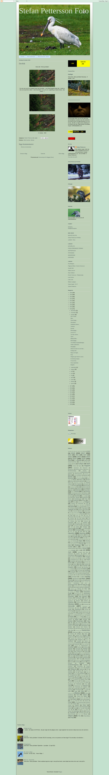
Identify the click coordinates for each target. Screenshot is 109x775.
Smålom (86, 642)
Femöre (83, 500)
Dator (71, 490)
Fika (69, 502)
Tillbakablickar (71, 676)
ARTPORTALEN (72, 250)
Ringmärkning (85, 618)
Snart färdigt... (74, 320)
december (73, 310)
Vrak (88, 703)
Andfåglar (81, 463)
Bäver (73, 488)
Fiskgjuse (87, 502)
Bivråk (75, 475)
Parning (86, 609)
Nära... (72, 318)
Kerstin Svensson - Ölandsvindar (75, 275)
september (73, 367)
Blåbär (83, 478)
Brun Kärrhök (78, 484)
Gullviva (82, 525)
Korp (72, 354)
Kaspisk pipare (71, 556)
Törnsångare (78, 689)
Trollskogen (70, 683)
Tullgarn (70, 688)
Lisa (75, 573)
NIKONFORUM (71, 255)
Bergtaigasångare (71, 472)
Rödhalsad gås (85, 624)
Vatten (74, 699)
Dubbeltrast (87, 494)
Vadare (85, 694)
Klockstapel (83, 558)
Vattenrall (82, 699)
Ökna (80, 714)
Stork (71, 656)
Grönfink (70, 524)
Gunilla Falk (71, 268)
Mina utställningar (31, 56)
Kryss (75, 564)
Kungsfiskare (76, 565)
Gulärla (77, 527)
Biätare (79, 475)
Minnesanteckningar (72, 584)
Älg (82, 711)
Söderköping (86, 670)
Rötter (76, 628)
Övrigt (71, 717)
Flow (78, 508)
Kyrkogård (79, 568)
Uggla (87, 689)
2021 (71, 302)
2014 (71, 392)
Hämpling (88, 540)
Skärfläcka (70, 641)
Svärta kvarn (80, 667)
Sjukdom (72, 633)
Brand (69, 482)
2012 (71, 396)
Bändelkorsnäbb (85, 487)
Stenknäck (87, 653)
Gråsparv (72, 521)
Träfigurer (85, 686)
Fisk (74, 502)
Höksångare (75, 543)
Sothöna (86, 647)
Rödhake (77, 624)
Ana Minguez (71, 263)
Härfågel (70, 74)
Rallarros (71, 615)
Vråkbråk (77, 705)
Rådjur (88, 621)
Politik (69, 612)
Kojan (88, 559)
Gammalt (82, 514)
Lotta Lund (70, 279)
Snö (69, 645)
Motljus (69, 587)
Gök (82, 528)
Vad (78, 694)
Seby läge (70, 630)
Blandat (70, 476)
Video (72, 700)
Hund (84, 537)
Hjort (74, 534)
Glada (77, 515)
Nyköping (70, 226)
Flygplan (80, 509)
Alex (75, 462)
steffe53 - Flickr (71, 240)
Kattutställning (73, 558)
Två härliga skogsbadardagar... (78, 342)
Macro (83, 576)
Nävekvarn (70, 600)
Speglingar (85, 648)
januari (72, 383)
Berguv (78, 472)
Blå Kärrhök (78, 478)
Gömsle (70, 530)
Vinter (69, 702)
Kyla (69, 568)
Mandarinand (76, 578)
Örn (79, 716)
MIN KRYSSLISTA (72, 235)
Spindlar (86, 650)
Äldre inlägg (61, 153)
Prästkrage (84, 613)
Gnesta (77, 516)
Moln (86, 584)
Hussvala (80, 539)
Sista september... (75, 362)
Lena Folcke (71, 277)
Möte (83, 590)
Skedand (77, 635)
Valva (85, 696)
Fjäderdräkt (80, 503)
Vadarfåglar (70, 696)
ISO (78, 548)
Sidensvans (75, 632)
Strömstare (87, 658)
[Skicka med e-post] (41, 138)
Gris (78, 518)
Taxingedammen (73, 675)
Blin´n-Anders (79, 476)
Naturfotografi (87, 593)
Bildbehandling (84, 472)
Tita (82, 676)
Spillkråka (70, 650)
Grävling (78, 522)
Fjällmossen (70, 505)
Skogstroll (87, 636)
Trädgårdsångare (77, 685)
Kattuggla (88, 556)
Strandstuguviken (72, 658)
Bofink (82, 481)
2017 (71, 386)
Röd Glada (78, 622)
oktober (73, 314)
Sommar (79, 647)
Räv (71, 622)
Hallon (71, 531)
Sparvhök (70, 648)
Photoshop (70, 610)
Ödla (87, 712)
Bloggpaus (86, 476)
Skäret (87, 639)
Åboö (69, 709)
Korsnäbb (87, 562)
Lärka (76, 574)
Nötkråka (86, 600)
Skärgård (79, 641)
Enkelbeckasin (78, 499)
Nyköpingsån (78, 597)
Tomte (83, 678)
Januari (85, 548)
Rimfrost (74, 618)
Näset (87, 599)
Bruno (69, 485)
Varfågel (70, 697)
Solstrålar (70, 647)
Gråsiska (88, 519)
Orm (80, 604)
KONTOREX (71, 257)
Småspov (70, 644)
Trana (69, 681)
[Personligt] (73, 433)
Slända (86, 641)
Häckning (74, 540)
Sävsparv (70, 670)
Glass (87, 515)
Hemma (82, 533)
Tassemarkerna (81, 673)
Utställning (70, 694)
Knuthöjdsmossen (75, 559)
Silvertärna (87, 632)
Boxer (88, 481)
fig (88, 500)
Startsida (22, 56)
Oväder (69, 609)
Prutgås (78, 613)
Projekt (69, 613)
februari (73, 381)
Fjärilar (72, 506)
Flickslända (88, 506)
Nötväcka (85, 602)
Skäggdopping (71, 639)
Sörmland (70, 672)
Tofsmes (70, 678)
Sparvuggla (78, 648)
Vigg (76, 700)
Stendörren (76, 652)
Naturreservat (73, 594)
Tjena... (72, 336)
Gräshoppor (70, 522)
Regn (82, 616)
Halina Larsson (71, 270)
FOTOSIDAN (71, 253)
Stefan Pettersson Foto (54, 10)
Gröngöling (77, 524)
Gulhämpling (76, 525)
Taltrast (69, 673)
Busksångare (72, 487)
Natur (77, 592)
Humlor (86, 536)
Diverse (88, 491)
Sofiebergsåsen (84, 645)
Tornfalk (88, 678)
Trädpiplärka (77, 686)
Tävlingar (87, 688)
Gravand (72, 518)
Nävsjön (78, 600)
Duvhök (28, 140)
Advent (86, 460)
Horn (69, 536)
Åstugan (70, 711)
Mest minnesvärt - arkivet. (43, 56)
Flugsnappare (85, 508)
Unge (82, 691)
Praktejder (80, 612)
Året (79, 709)
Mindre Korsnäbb (85, 581)
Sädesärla (81, 669)
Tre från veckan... (75, 334)
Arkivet (74, 465)
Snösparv (76, 645)
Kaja (87, 552)
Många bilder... (74, 338)
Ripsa (76, 619)
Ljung (78, 573)
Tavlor (88, 673)
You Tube (81, 708)
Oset (78, 607)
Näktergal (82, 599)
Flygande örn (72, 509)
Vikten (80, 700)
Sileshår (82, 632)
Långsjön (71, 574)
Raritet (71, 616)
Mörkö (78, 590)
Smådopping (78, 642)
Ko (82, 559)
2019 (71, 306)
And (75, 463)
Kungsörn (71, 567)
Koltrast (79, 561)
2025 (71, 294)
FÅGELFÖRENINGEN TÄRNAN (75, 248)
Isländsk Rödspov (72, 548)
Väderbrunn (77, 706)
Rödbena (85, 622)
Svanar (83, 661)
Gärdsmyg (70, 528)
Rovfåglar (85, 619)
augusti (73, 369)
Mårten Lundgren (72, 282)
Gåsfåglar (85, 527)
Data (89, 488)
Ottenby (84, 607)
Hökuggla (81, 543)
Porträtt (73, 612)
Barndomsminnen (79, 469)
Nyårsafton (75, 599)
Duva (71, 496)
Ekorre (69, 499)
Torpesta (76, 679)
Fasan (69, 500)
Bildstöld (86, 473)
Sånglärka (87, 667)
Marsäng (70, 580)
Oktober (32, 140)
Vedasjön (88, 699)
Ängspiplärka (73, 712)
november (73, 312)
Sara (87, 628)
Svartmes (70, 666)
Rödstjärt (76, 625)
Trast (81, 681)
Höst (69, 545)
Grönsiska (85, 524)
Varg (76, 697)
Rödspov (70, 625)
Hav (86, 531)
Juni (69, 552)
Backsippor (76, 467)
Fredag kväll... (74, 350)
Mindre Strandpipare (73, 583)
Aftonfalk (70, 461)
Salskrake (82, 628)
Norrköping (86, 594)
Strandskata (85, 657)
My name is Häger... (28, 752)
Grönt (69, 525)
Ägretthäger (76, 711)
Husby (74, 539)
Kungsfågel (85, 565)
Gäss (76, 528)
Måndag (79, 588)
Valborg (78, 696)
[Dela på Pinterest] (47, 138)
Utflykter (77, 693)
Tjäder (86, 676)
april (72, 377)
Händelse (72, 542)
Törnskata (70, 689)
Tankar (75, 673)
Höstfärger (78, 545)
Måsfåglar (71, 590)
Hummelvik (70, 537)
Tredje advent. (72, 682)
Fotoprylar (75, 510)
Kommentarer (86, 561)
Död (83, 496)
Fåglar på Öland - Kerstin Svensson (76, 266)
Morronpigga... (74, 330)
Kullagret (86, 564)
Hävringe (87, 542)
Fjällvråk (88, 505)
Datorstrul (78, 490)
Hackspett (78, 530)
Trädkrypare (85, 685)
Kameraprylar (71, 555)
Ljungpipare (84, 573)
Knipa (88, 558)
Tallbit (87, 672)
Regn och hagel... (75, 352)
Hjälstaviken (80, 534)
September (86, 630)
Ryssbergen (79, 621)
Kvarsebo (79, 567)
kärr (68, 570)
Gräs (79, 521)
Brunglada (86, 484)
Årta (83, 709)
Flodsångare (72, 507)
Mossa (86, 586)
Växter (69, 708)
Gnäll (81, 516)
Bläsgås (77, 481)
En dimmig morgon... (75, 358)
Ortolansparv (85, 606)
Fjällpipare (77, 505)
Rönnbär (70, 627)
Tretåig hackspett (80, 682)
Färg (87, 512)
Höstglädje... (73, 346)
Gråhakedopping (80, 519)
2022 (71, 300)
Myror (83, 587)
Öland (70, 716)
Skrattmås (73, 638)
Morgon (69, 586)
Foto (69, 511)
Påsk (89, 613)
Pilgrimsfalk (82, 610)
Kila (78, 558)
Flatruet (82, 506)
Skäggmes (80, 639)
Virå (75, 702)
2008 (71, 404)
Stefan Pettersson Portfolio (74, 237)
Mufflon (74, 587)
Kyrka (72, 568)
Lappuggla (73, 571)
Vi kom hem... (74, 360)
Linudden (70, 573)
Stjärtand (82, 654)
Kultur (69, 565)
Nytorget (69, 599)
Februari (75, 500)
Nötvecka (79, 602)
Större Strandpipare (85, 660)
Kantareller (87, 555)
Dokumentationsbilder (76, 493)
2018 (25, 140)
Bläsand (72, 481)
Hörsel (87, 543)
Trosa (86, 684)
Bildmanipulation (78, 473)
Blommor (70, 478)
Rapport (83, 615)
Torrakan (73, 326)
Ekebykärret (85, 497)
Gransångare (87, 516)
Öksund (85, 714)
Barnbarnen (70, 469)
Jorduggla (73, 550)
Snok (87, 644)
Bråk (80, 485)
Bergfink (72, 364)
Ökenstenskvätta (71, 714)
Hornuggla (75, 536)
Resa (69, 618)
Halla (89, 530)
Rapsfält (88, 615)
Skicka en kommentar (26, 147)
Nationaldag (88, 590)
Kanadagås (79, 555)
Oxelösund (78, 609)
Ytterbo (86, 708)
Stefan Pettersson (81, 147)
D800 (85, 488)
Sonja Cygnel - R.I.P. (73, 284)
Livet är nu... (73, 332)
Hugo (81, 536)
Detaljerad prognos (72, 228)
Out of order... (74, 316)
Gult (72, 526)
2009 (71, 402)
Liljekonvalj (80, 571)
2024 (71, 296)
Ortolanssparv (71, 607)
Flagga (78, 506)
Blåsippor (88, 479)
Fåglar (80, 512)
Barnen (86, 469)
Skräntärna (79, 638)
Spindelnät (78, 650)
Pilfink (77, 610)
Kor (75, 562)
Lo (89, 573)
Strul (80, 658)
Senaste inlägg (23, 153)
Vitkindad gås (81, 702)
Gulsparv (88, 525)
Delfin (72, 491)
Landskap (87, 570)
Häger (80, 540)
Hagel (85, 530)
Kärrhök (73, 570)
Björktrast (85, 475)
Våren (84, 705)
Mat (82, 580)
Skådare (86, 638)
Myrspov (88, 587)
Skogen (84, 635)
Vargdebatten (81, 697)
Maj (88, 576)
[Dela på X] (44, 138)
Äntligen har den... (28, 728)
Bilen (69, 475)
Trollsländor (78, 684)
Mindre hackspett (74, 581)
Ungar (76, 691)
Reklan (87, 616)
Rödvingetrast (84, 625)
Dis (82, 491)
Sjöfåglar (79, 633)
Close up (79, 488)
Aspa (80, 465)
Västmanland (85, 706)
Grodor (83, 518)
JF (68, 550)
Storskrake (70, 657)
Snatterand (76, 644)
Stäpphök (77, 660)
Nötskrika (70, 602)
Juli (84, 550)
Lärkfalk (81, 574)
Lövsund (87, 574)
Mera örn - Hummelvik (29, 759)
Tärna (81, 688)
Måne (86, 588)
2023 (71, 298)
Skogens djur (71, 636)
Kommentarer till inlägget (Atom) (46, 157)
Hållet (84, 539)
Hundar (88, 537)
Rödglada (70, 624)
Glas (82, 515)
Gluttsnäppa (70, 516)
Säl (87, 669)
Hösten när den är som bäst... (77, 348)
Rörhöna (86, 626)
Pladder (87, 610)
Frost (80, 511)
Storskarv (85, 656)
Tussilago (76, 688)
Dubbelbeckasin (79, 494)
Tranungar (76, 680)
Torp (71, 679)
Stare (69, 651)
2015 (71, 390)
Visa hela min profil (72, 157)
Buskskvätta (87, 485)
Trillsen (86, 682)
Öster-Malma (87, 716)
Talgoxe (81, 672)
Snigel (83, 644)
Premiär (86, 612)
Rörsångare (70, 628)
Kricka (69, 564)
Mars (83, 578)
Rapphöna (77, 615)
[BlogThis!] (43, 138)
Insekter (70, 546)
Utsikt (86, 693)
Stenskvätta (73, 654)
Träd (69, 685)
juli (72, 371)
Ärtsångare (81, 712)
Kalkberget (70, 553)
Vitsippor (74, 703)
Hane (76, 531)
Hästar (82, 542)
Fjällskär (82, 505)
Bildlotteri (70, 473)
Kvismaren (86, 567)
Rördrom (78, 626)
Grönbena (85, 522)
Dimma (77, 491)
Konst (69, 562)
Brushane (74, 485)
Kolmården (73, 561)
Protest (74, 613)
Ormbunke (86, 604)
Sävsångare (78, 670)
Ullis (69, 691)
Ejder (86, 496)
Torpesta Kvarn (84, 679)
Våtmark (70, 706)
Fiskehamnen (80, 502)
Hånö (88, 539)
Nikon (80, 594)
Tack (76, 672)
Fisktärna (73, 503)
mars (72, 379)
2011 (71, 398)
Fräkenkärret (87, 510)
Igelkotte (86, 545)
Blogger (60, 771)
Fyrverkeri (75, 512)
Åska (87, 709)
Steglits (70, 653)
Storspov (78, 657)
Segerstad (78, 630)
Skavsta (70, 635)
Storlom (78, 656)
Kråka (80, 564)
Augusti (87, 466)
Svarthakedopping (73, 664)
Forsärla (86, 509)
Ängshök (88, 711)
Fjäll (87, 503)
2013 (71, 394)
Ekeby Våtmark (75, 497)
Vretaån (69, 705)
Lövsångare (74, 576)
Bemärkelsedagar (72, 470)
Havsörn (71, 533)
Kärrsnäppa (80, 570)
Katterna (79, 556)
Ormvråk (71, 606)
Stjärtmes (88, 654)
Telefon (86, 675)
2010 (71, 400)
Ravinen (77, 616)
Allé (85, 461)
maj (72, 375)
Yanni (75, 708)
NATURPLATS (71, 246)
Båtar (78, 487)
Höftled (69, 543)
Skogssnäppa (80, 636)
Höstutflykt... (74, 322)
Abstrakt (79, 460)
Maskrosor (77, 580)
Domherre (85, 493)
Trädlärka (70, 686)
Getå (71, 515)
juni (72, 373)
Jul (79, 550)
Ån (73, 709)
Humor (78, 537)
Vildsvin (86, 700)
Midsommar (87, 580)
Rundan (70, 621)
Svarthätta (85, 664)
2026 (71, 292)
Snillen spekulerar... (75, 344)
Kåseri (85, 568)
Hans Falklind (71, 272)
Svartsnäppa (80, 666)
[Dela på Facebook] (46, 138)
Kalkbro (78, 553)
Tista (78, 676)
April (88, 464)
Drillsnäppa (70, 494)
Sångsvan (73, 669)
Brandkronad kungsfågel (78, 482)
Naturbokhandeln (78, 593)
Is (76, 546)
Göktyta (86, 528)
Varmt (87, 697)
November (71, 596)
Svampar (77, 661)
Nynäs (86, 597)
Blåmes (81, 479)
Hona (87, 534)
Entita (86, 499)
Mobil (81, 584)
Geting (88, 513)
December (87, 490)
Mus (79, 587)
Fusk (70, 512)
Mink (86, 583)
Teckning (81, 675)
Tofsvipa (76, 678)
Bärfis (69, 488)
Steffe (86, 651)
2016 (71, 388)
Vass (69, 699)
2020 (71, 304)
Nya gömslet (83, 596)
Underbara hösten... (75, 324)
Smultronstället (70, 642)
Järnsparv (80, 552)
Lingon (86, 571)
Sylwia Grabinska (72, 286)
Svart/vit (81, 663)
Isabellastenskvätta (84, 546)
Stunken (72, 660)
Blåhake (74, 479)
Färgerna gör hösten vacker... (77, 356)
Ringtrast (70, 619)
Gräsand (86, 521)
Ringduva (79, 618)
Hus (70, 539)
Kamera (85, 553)
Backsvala (85, 467)
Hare (81, 531)
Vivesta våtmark (82, 703)
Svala (71, 661)
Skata (86, 633)
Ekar (69, 497)
